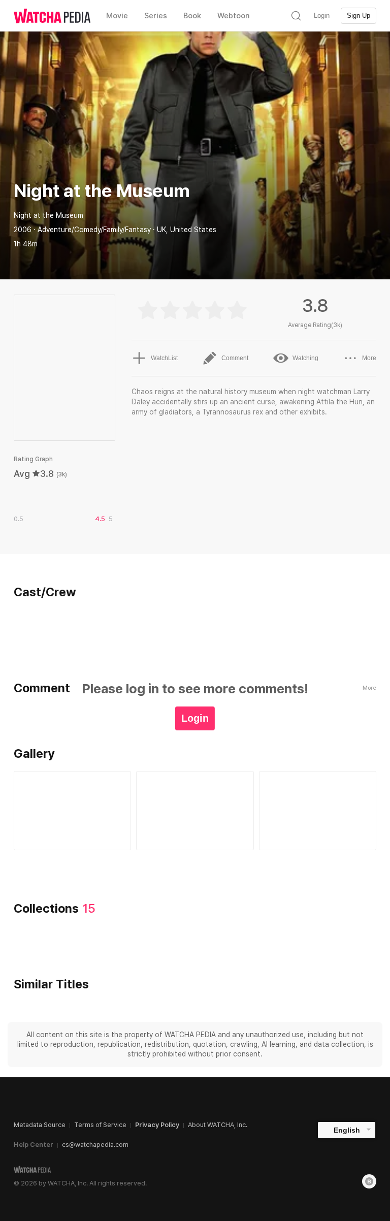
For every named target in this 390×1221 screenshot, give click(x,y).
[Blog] (369, 1181)
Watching (305, 358)
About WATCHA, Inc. (217, 1125)
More (369, 358)
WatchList (164, 358)
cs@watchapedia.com (95, 1144)
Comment (234, 358)
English (347, 1130)
